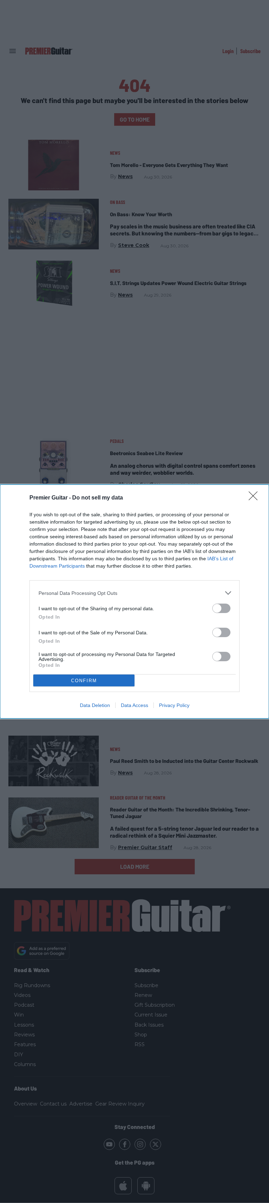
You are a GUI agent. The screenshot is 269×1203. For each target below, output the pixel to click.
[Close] (255, 498)
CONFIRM (84, 680)
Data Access (134, 705)
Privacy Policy (174, 705)
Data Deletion (95, 705)
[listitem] (134, 593)
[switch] (221, 608)
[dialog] (134, 601)
